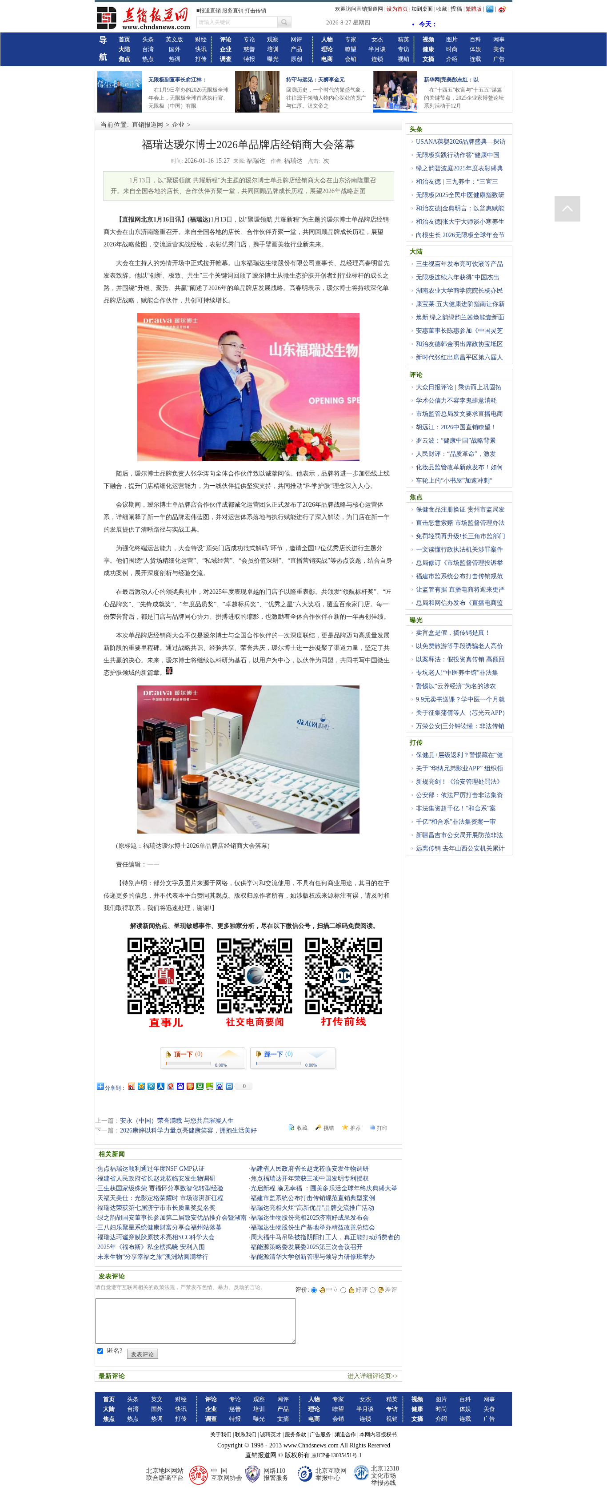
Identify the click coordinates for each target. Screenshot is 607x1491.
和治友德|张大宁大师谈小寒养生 (460, 221)
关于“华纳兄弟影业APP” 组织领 (459, 768)
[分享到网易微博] (170, 1086)
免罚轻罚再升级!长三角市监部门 (460, 536)
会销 (350, 59)
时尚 (452, 49)
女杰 (377, 39)
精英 (403, 39)
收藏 (441, 9)
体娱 (475, 49)
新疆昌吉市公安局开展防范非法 (459, 835)
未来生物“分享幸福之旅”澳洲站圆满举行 (152, 1256)
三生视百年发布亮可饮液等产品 (459, 264)
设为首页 (397, 9)
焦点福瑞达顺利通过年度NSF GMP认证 (151, 1168)
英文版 (174, 39)
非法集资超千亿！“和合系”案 (456, 808)
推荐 (355, 1128)
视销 (403, 59)
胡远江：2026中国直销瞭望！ (456, 427)
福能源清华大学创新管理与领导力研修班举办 (313, 1256)
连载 (475, 59)
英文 (157, 1399)
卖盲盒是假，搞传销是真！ (453, 632)
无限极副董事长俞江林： (177, 80)
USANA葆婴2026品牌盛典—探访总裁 (458, 146)
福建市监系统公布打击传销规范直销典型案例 (313, 1198)
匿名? (114, 1350)
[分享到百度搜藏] (180, 1086)
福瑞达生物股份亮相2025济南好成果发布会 (310, 1217)
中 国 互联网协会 (226, 1474)
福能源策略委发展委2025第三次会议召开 (307, 1247)
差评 (391, 1289)
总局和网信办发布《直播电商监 (459, 603)
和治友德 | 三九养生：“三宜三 (457, 181)
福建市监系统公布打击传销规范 (459, 576)
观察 (273, 39)
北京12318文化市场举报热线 (385, 1475)
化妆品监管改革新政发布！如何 (459, 467)
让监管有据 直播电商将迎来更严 (460, 589)
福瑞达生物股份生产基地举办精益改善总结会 (313, 1227)
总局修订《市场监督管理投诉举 (459, 563)
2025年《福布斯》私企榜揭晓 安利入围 (151, 1247)
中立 (332, 1289)
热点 (148, 59)
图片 (452, 39)
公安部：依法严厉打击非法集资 (459, 795)
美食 (499, 49)
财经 (201, 39)
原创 (296, 59)
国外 (174, 49)
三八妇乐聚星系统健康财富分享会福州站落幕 (159, 1227)
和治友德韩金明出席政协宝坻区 (459, 344)
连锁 (377, 59)
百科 (475, 39)
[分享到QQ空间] (141, 1086)
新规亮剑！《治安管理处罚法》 (459, 781)
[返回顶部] (567, 209)
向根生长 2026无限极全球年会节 (460, 235)
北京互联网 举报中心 (331, 1474)
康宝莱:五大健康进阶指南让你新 (460, 304)
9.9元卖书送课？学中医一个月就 (460, 699)
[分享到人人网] (160, 1086)
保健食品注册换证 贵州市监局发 (460, 509)
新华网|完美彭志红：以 (451, 80)
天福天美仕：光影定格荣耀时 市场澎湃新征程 (160, 1198)
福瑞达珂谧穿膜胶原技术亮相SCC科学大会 (156, 1237)
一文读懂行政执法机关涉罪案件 (459, 549)
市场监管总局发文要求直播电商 (459, 414)
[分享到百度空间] (209, 1086)
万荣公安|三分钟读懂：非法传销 (460, 726)
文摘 (283, 1418)
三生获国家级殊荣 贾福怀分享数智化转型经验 (160, 1188)
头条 (148, 39)
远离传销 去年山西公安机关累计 (460, 848)
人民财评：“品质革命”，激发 (456, 454)
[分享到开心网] (190, 1086)
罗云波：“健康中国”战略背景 (456, 440)
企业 (178, 124)
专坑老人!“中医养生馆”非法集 (457, 672)
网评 (296, 39)
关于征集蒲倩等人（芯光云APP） (462, 712)
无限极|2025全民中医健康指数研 (460, 195)
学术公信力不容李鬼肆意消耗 (456, 400)
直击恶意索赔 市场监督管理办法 (460, 523)
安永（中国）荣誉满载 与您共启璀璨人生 (177, 1120)
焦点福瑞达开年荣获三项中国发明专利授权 (310, 1178)
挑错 (328, 1128)
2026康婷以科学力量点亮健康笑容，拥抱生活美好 (188, 1130)
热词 (174, 59)
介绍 (452, 59)
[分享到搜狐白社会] (229, 1086)
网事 (499, 39)
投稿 (456, 8)
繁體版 (474, 9)
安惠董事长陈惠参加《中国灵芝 (459, 330)
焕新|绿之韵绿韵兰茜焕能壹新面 (460, 317)
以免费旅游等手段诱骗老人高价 (459, 646)
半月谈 (377, 49)
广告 (499, 59)
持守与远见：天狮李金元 (315, 80)
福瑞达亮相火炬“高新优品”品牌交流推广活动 (312, 1208)
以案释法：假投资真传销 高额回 (460, 659)
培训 (273, 49)
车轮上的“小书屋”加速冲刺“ (454, 480)
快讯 (201, 49)
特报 (249, 59)
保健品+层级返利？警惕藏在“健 (459, 755)
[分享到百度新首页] (219, 1086)
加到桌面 (422, 9)
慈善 (249, 49)
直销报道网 (147, 124)
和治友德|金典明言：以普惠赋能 (460, 208)
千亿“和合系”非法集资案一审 (456, 821)
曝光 (273, 59)
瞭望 (350, 49)
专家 (350, 39)
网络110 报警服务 (276, 1474)
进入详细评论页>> (372, 1376)
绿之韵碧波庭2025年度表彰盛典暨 (456, 173)
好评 (361, 1289)
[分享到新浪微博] (131, 1086)
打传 (201, 59)
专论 (249, 39)
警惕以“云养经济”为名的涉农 (456, 686)
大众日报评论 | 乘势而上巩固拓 (459, 387)
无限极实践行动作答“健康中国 (457, 155)
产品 (296, 49)
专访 (403, 49)
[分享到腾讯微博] (151, 1086)
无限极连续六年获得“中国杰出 (457, 277)
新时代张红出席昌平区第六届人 (459, 357)
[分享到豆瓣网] (199, 1086)
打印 (382, 1128)
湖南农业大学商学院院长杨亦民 (459, 290)
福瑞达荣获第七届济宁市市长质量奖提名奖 (156, 1208)
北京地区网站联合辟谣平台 (165, 1474)
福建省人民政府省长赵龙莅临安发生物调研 (310, 1168)
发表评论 (142, 1354)
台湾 (148, 49)
